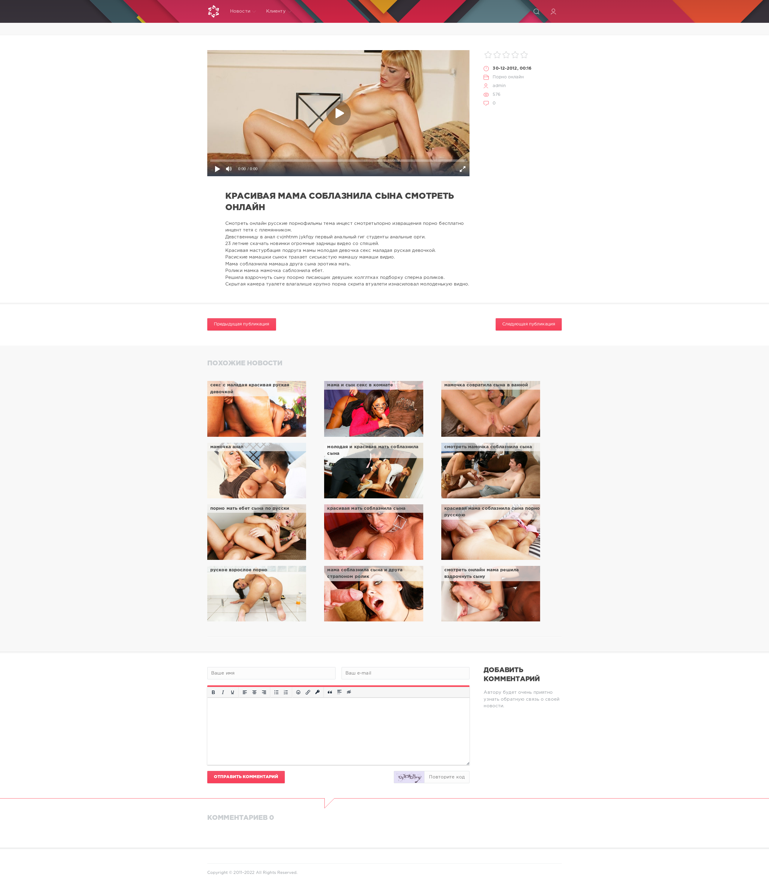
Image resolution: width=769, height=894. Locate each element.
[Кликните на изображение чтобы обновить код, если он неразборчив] (409, 777)
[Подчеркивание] (232, 692)
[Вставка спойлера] (339, 692)
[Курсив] (223, 692)
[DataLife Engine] (213, 11)
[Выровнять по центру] (254, 692)
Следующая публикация (528, 324)
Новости (240, 11)
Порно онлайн (508, 77)
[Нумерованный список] (286, 692)
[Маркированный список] (276, 692)
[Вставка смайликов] (298, 692)
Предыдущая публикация (241, 324)
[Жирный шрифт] (213, 692)
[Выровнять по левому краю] (245, 692)
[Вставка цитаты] (330, 692)
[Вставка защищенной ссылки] (317, 692)
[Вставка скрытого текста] (349, 692)
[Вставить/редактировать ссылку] (308, 692)
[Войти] (553, 11)
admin (499, 86)
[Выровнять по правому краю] (264, 692)
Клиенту (276, 11)
